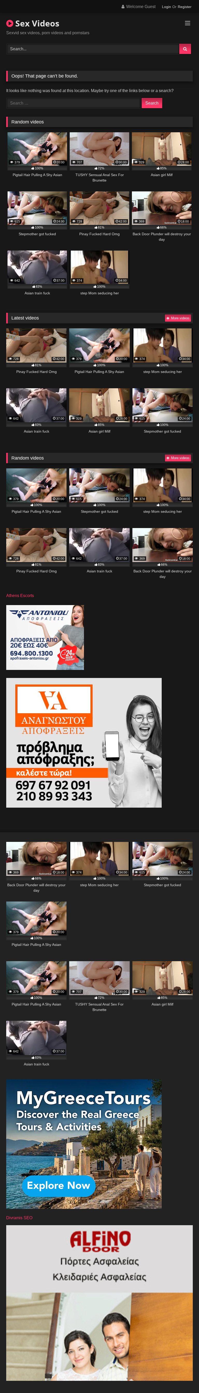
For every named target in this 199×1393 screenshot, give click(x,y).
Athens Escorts (20, 595)
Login (166, 7)
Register (184, 7)
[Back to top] (183, 1378)
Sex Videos (36, 23)
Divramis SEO (19, 1218)
